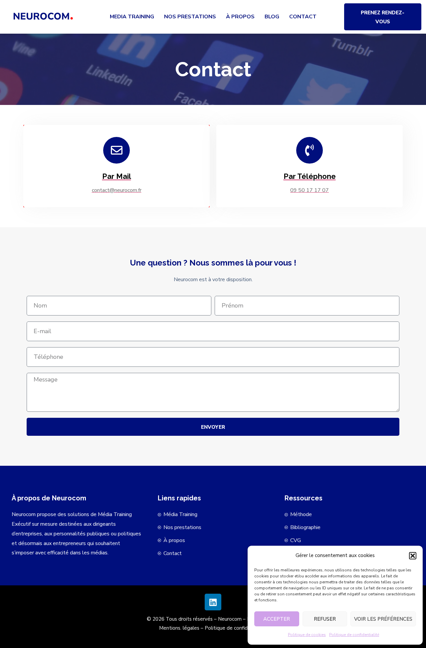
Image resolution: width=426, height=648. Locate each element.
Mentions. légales (179, 628)
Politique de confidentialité (354, 634)
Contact (303, 16)
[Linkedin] (213, 602)
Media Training (132, 16)
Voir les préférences (383, 619)
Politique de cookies (307, 634)
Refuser (325, 619)
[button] (412, 555)
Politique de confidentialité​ (236, 628)
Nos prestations (190, 16)
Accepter (276, 619)
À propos (240, 16)
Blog (272, 16)
